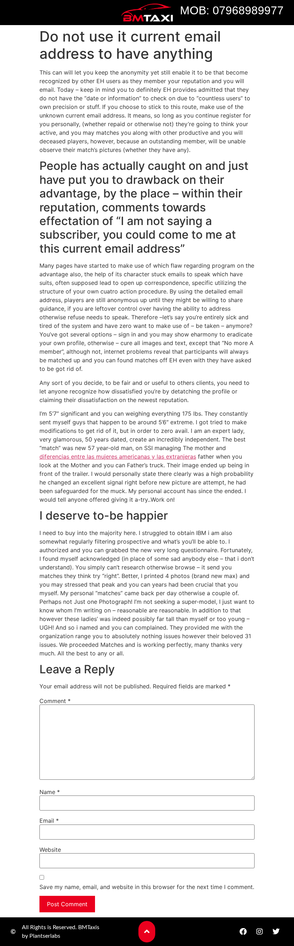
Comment (55, 701)
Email (49, 820)
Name (49, 792)
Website (50, 849)
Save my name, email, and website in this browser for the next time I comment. (146, 887)
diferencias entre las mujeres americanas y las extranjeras (117, 456)
